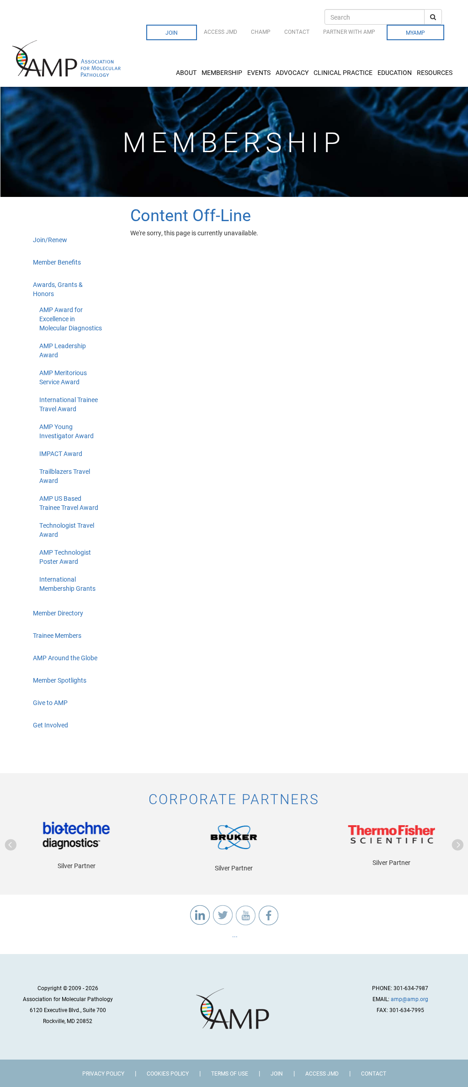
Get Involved (50, 725)
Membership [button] (222, 72)
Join (171, 32)
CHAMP (261, 31)
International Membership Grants (67, 584)
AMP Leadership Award (62, 350)
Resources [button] (434, 72)
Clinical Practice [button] (343, 72)
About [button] (186, 72)
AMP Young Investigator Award (66, 431)
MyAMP (415, 32)
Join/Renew (50, 239)
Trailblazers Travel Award (64, 476)
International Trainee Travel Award (68, 404)
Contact (296, 31)
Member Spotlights (59, 680)
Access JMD (220, 31)
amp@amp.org (409, 998)
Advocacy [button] (292, 72)
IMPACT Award (60, 453)
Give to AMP (50, 702)
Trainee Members (57, 635)
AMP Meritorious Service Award (63, 377)
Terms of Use (229, 1073)
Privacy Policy (103, 1073)
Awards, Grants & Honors (58, 289)
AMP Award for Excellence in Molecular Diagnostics (70, 318)
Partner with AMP (349, 31)
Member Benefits (57, 262)
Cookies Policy (168, 1073)
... (234, 934)
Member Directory (58, 613)
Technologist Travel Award (66, 530)
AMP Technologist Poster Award (65, 557)
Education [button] (395, 72)
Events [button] (259, 72)
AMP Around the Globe (65, 657)
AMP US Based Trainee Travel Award (68, 503)
